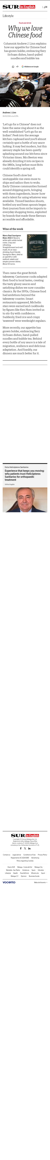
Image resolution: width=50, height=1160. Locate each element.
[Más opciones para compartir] (17, 66)
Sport (43, 873)
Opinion (24, 876)
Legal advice (17, 855)
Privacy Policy (42, 855)
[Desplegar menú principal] (45, 7)
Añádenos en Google (31, 67)
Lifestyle (8, 16)
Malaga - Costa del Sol (24, 867)
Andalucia (25, 870)
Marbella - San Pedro (13, 870)
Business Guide (34, 876)
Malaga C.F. (15, 876)
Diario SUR (11, 867)
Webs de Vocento (40, 882)
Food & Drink (24, 873)
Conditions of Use (29, 855)
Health (15, 873)
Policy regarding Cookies (25, 861)
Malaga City (39, 867)
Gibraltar (41, 870)
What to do (35, 873)
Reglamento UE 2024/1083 (20, 858)
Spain (33, 870)
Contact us (6, 855)
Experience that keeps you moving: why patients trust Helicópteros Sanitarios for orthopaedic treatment (24, 475)
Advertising (35, 858)
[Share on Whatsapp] (13, 66)
